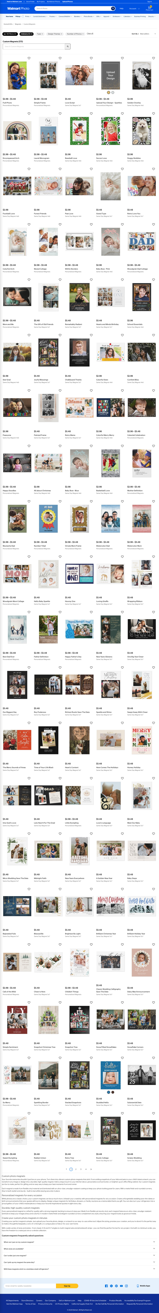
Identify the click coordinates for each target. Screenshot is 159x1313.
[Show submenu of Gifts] (100, 16)
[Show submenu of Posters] (56, 16)
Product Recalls (115, 1301)
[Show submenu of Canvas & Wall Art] (71, 16)
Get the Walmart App (14, 1304)
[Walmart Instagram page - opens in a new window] (126, 1286)
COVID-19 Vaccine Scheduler (95, 1301)
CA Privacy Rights (62, 1304)
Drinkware (116, 16)
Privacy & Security (45, 1304)
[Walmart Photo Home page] (18, 8)
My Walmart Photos (53, 1)
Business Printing (140, 16)
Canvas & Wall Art (64, 16)
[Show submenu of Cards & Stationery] (46, 16)
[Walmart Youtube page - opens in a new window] (121, 1286)
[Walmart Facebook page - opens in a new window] (106, 1286)
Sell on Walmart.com (67, 1301)
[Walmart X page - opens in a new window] (111, 1286)
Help (121, 8)
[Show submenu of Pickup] (22, 16)
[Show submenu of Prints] (30, 16)
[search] (68, 46)
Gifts (98, 16)
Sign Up (67, 1286)
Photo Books (88, 16)
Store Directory (27, 1301)
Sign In (149, 1)
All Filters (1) (11, 34)
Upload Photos (67, 1)
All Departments (12, 1301)
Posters (52, 16)
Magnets (18, 24)
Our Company (50, 1301)
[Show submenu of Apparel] (110, 16)
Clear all (90, 33)
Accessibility (129, 1301)
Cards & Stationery (39, 16)
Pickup (18, 16)
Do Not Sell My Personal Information (110, 1304)
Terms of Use (30, 1304)
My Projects (41, 1)
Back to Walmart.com (14, 1)
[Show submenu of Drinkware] (120, 16)
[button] (17, 58)
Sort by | (135, 34)
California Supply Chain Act (82, 1304)
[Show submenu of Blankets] (81, 16)
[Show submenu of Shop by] (155, 16)
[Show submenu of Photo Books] (93, 16)
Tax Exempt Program (142, 1301)
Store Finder (30, 1)
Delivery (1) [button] (25, 34)
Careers (39, 1301)
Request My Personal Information (140, 1304)
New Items (9, 16)
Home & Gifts (8, 24)
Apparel (106, 16)
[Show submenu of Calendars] (131, 16)
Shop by (151, 16)
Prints (27, 16)
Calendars (127, 16)
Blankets (77, 16)
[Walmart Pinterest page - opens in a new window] (116, 1286)
